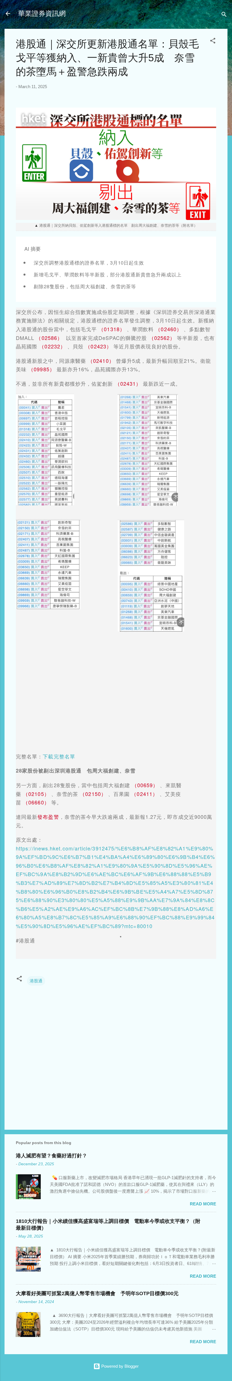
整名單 (67, 756)
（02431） (128, 383)
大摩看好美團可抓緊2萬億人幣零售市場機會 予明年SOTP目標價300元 (97, 1293)
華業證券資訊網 (42, 13)
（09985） (41, 369)
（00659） (145, 785)
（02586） (49, 337)
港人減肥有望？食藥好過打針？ (51, 1156)
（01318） (111, 329)
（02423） (98, 346)
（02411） (144, 793)
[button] (212, 41)
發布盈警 (48, 816)
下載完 (51, 756)
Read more (203, 1203)
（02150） (93, 793)
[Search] (224, 15)
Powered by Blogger (119, 1366)
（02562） (162, 337)
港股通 (36, 980)
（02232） (52, 346)
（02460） (168, 329)
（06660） (36, 802)
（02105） (36, 793)
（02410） (101, 360)
